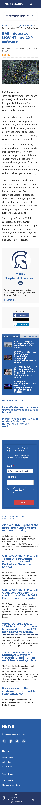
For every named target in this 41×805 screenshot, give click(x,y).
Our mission (7, 780)
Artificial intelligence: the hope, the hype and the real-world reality (20, 527)
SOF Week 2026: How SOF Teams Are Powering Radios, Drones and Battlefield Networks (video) (20, 561)
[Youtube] (24, 741)
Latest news (7, 757)
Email (10, 466)
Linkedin (23, 324)
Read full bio (10, 299)
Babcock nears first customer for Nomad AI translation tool (19, 691)
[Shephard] (12, 4)
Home (4, 25)
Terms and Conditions (16, 795)
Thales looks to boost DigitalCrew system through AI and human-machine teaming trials (19, 656)
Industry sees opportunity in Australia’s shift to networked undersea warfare (20, 422)
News (12, 25)
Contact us (7, 767)
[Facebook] (11, 741)
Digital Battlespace (25, 25)
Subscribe (6, 762)
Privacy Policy (18, 490)
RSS (4, 55)
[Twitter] (17, 741)
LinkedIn (20, 283)
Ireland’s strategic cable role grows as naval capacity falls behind (20, 410)
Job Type (11, 477)
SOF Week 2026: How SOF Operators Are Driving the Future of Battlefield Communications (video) (20, 594)
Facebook (23, 315)
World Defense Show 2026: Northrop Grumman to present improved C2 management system (20, 628)
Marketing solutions (11, 785)
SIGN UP (24, 502)
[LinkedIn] (4, 741)
